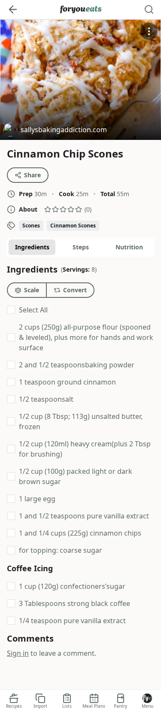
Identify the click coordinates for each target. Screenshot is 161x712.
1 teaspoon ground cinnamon (67, 382)
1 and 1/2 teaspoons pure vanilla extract (84, 516)
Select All (33, 310)
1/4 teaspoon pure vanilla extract (72, 620)
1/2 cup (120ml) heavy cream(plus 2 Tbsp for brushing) (85, 449)
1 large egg (37, 498)
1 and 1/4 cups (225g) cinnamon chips (80, 533)
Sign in (18, 653)
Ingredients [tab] (32, 247)
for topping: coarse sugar (60, 550)
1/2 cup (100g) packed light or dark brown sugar (75, 476)
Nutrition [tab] (129, 247)
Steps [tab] (81, 247)
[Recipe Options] (149, 31)
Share (32, 175)
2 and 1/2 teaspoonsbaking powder (76, 365)
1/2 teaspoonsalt (46, 399)
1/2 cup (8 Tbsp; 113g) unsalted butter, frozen (81, 421)
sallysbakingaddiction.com (55, 130)
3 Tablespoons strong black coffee (74, 603)
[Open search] (149, 9)
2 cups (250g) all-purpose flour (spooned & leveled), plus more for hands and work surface (86, 337)
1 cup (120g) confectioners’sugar (72, 586)
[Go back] (13, 9)
